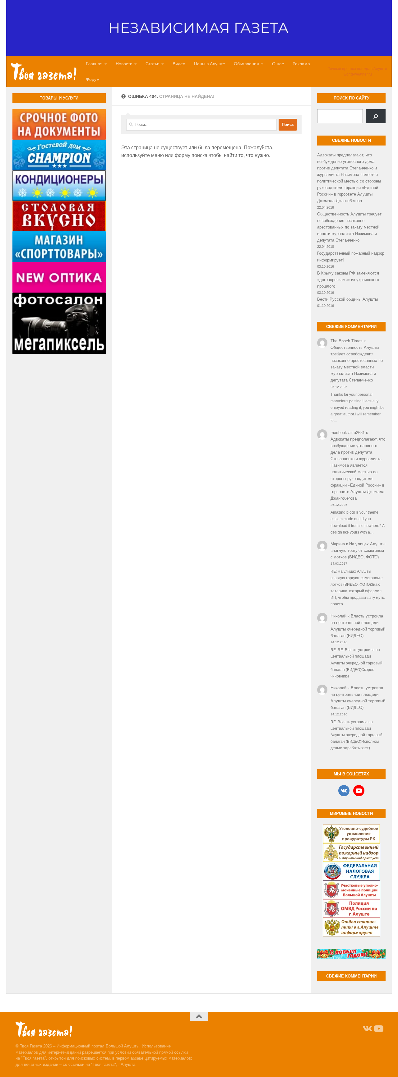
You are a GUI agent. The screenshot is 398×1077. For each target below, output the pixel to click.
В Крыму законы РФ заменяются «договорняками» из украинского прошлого (348, 280)
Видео (179, 63)
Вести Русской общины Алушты (347, 299)
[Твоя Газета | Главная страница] (43, 71)
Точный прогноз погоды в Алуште (357, 69)
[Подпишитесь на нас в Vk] (367, 1028)
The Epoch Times (347, 341)
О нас (278, 63)
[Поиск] (376, 116)
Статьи (153, 63)
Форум (93, 79)
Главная (94, 63)
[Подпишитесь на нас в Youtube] (378, 1028)
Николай (338, 616)
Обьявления (246, 63)
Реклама (301, 63)
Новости (124, 63)
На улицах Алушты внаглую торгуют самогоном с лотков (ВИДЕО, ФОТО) (358, 550)
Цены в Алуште (209, 63)
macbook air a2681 (348, 432)
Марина (338, 544)
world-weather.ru (358, 74)
